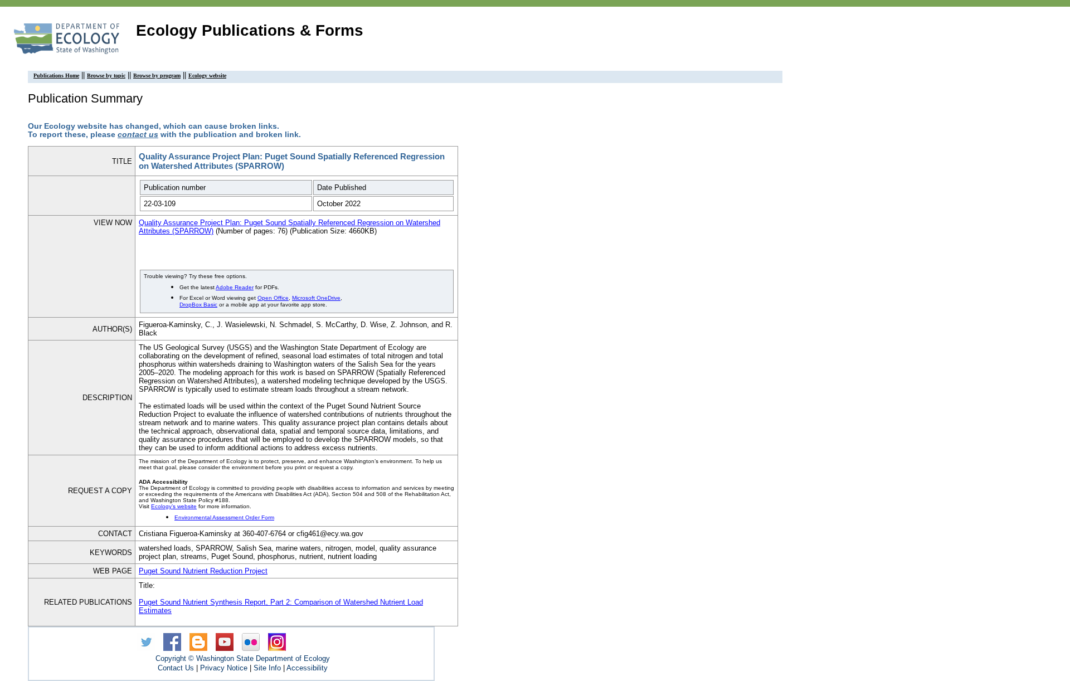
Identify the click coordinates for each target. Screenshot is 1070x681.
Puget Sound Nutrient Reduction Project (203, 571)
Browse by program (157, 75)
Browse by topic (106, 75)
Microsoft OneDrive (316, 298)
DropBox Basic (198, 304)
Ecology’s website (174, 506)
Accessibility (307, 668)
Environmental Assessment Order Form (224, 517)
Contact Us (176, 668)
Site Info (267, 668)
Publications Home (56, 75)
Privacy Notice (223, 668)
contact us (138, 134)
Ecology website (207, 75)
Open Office (273, 298)
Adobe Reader (235, 287)
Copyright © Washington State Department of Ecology (242, 658)
